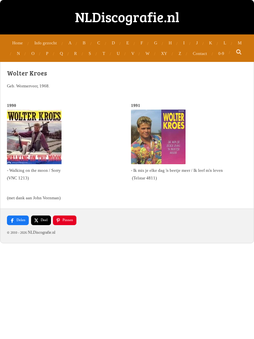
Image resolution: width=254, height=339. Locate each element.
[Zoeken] (239, 52)
